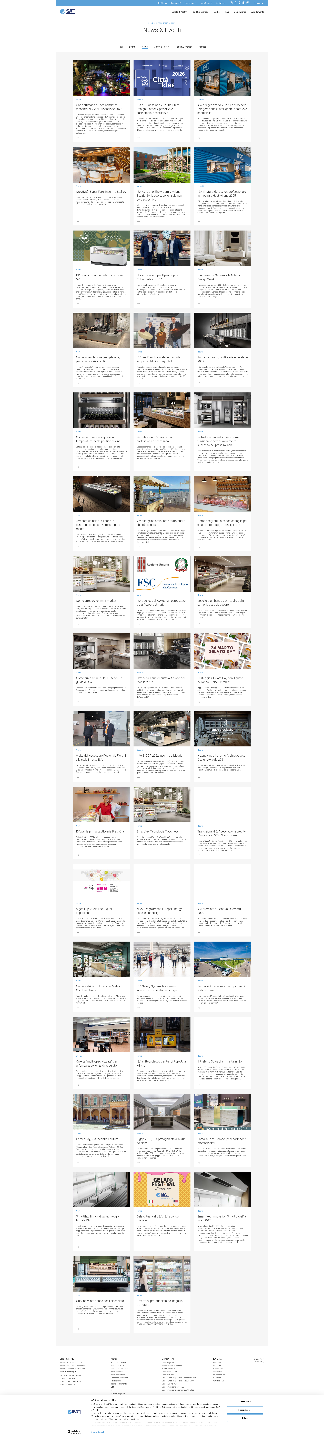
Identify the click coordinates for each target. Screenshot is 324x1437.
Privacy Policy (258, 1359)
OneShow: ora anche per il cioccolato (100, 1301)
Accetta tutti (245, 1401)
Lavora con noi (219, 1375)
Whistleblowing (219, 1381)
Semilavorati (240, 12)
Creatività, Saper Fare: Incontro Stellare (101, 191)
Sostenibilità (175, 3)
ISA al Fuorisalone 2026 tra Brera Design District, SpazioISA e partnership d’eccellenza (158, 109)
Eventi (132, 46)
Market (217, 12)
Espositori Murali (117, 1366)
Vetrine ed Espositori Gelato (71, 1375)
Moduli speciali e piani (170, 1369)
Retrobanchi (116, 1381)
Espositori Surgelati (67, 1378)
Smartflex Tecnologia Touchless (158, 831)
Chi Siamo (162, 3)
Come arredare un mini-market (96, 600)
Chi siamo (217, 1363)
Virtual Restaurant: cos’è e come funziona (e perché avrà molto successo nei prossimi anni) (218, 441)
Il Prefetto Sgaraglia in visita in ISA (219, 1061)
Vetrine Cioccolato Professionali (72, 1369)
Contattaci (220, 3)
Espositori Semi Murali (120, 1369)
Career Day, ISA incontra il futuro (97, 1139)
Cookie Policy (259, 1362)
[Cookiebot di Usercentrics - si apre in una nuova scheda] (74, 1432)
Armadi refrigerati (118, 1394)
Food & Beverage (200, 12)
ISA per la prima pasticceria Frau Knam (101, 831)
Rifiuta (245, 1418)
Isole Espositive (117, 1372)
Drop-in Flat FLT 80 (169, 1372)
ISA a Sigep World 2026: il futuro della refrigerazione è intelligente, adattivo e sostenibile (222, 109)
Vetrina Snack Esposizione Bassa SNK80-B (179, 1378)
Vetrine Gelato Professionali (71, 1363)
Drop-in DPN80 (168, 1375)
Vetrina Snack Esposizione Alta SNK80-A (178, 1381)
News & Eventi (206, 3)
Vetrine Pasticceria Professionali (73, 1366)
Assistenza (217, 1372)
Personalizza (243, 1410)
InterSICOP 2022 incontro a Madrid (160, 755)
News (145, 46)
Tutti (120, 46)
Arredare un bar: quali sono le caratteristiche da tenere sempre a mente (98, 524)
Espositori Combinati (119, 1378)
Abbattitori (115, 1391)
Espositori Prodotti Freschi (70, 1381)
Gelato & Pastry (179, 12)
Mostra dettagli (97, 1432)
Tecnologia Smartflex (119, 1384)
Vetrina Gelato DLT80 (170, 1384)
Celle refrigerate (168, 1363)
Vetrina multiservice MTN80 (173, 1387)
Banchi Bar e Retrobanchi (172, 1366)
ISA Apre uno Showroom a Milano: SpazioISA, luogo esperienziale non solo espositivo (159, 195)
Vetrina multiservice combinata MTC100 (178, 1390)
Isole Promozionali (118, 1375)
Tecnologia (189, 3)
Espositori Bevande (67, 1384)
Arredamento (257, 12)
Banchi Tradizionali (118, 1363)
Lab (227, 12)
